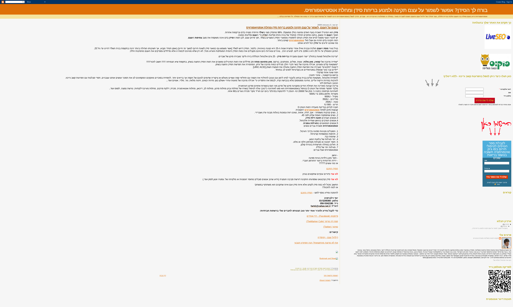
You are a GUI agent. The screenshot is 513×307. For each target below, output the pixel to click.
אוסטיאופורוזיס (329, 270)
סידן (308, 270)
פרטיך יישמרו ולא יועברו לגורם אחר (497, 183)
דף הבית (163, 276)
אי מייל (487, 168)
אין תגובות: (298, 268)
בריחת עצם (321, 270)
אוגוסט (505, 226)
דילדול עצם (313, 270)
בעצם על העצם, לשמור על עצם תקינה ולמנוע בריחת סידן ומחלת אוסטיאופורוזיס (292, 27)
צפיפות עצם (302, 270)
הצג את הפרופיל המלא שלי (502, 260)
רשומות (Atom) (325, 280)
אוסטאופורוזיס (296, 40)
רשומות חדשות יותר (331, 276)
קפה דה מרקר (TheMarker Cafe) (322, 221)
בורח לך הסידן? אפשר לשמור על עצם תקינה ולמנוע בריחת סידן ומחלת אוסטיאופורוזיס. (395, 10)
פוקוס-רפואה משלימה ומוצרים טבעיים (485, 238)
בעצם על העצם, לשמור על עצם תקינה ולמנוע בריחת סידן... (489, 228)
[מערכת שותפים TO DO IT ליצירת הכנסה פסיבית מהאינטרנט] (498, 48)
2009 (507, 224)
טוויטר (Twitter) (330, 227)
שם (486, 160)
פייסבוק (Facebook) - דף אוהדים (322, 216)
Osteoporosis (294, 270)
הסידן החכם (332, 168)
